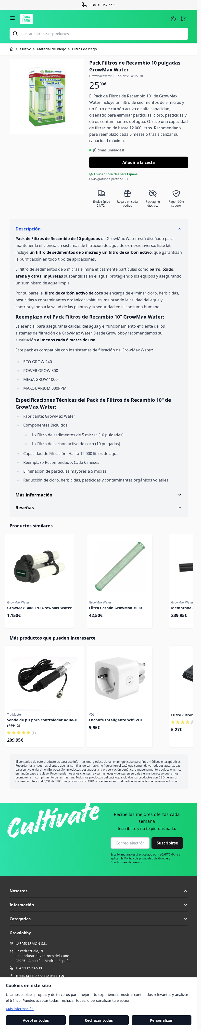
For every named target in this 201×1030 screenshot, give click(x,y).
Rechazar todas (99, 1019)
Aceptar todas (36, 1019)
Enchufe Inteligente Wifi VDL (116, 719)
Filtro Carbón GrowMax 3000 (115, 607)
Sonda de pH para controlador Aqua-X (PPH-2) (42, 722)
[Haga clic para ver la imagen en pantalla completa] (47, 96)
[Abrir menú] (12, 18)
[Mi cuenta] (173, 19)
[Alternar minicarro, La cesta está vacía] (183, 19)
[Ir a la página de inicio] (93, 19)
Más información (20, 1008)
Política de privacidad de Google (146, 858)
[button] (99, 891)
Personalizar (161, 1019)
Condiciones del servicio (127, 862)
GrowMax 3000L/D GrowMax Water (39, 607)
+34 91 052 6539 (28, 968)
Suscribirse (167, 843)
